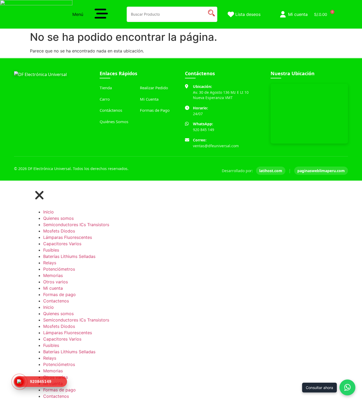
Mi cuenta (53, 288)
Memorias (53, 275)
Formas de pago (59, 294)
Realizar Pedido (154, 87)
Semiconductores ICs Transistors (76, 224)
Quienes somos (58, 218)
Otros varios (55, 281)
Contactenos (56, 300)
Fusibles (51, 250)
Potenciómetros (59, 269)
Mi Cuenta (149, 99)
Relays (49, 262)
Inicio (48, 212)
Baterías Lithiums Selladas (69, 256)
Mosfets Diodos (59, 231)
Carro (105, 99)
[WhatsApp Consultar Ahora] (347, 387)
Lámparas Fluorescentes (67, 237)
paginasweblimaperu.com (321, 170)
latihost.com (270, 170)
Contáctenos (111, 110)
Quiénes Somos (114, 121)
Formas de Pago (155, 110)
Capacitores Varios (62, 243)
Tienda (106, 87)
